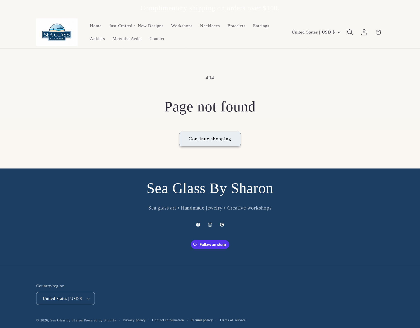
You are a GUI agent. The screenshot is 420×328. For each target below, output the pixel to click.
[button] (350, 32)
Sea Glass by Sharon (66, 320)
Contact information (168, 320)
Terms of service (232, 320)
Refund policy (202, 320)
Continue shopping (210, 138)
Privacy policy (134, 320)
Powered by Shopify (100, 320)
